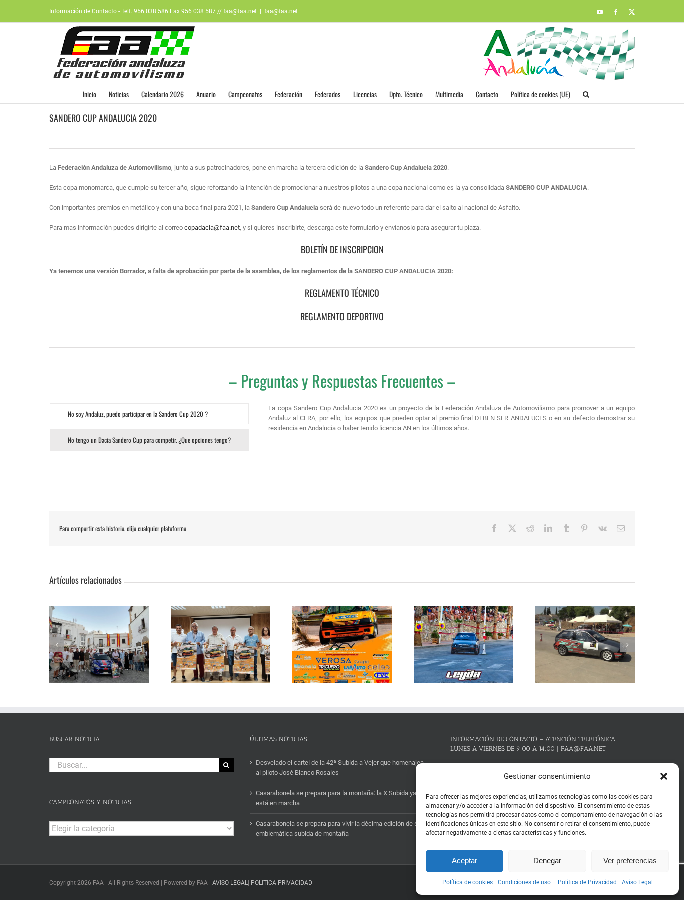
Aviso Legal (637, 882)
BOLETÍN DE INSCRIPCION (342, 249)
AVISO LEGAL (230, 882)
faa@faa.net (281, 11)
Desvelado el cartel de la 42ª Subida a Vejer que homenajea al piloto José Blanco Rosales (340, 767)
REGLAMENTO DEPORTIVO (342, 316)
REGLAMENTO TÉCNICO (342, 292)
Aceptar (464, 860)
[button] (664, 776)
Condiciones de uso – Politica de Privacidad (557, 882)
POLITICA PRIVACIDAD (281, 882)
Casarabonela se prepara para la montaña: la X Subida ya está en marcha (336, 798)
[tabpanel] (451, 423)
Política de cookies (467, 882)
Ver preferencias (630, 860)
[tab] (149, 413)
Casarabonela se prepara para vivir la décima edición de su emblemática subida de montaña (338, 828)
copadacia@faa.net (212, 227)
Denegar (547, 860)
